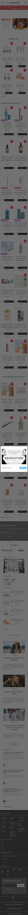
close (26, 445)
